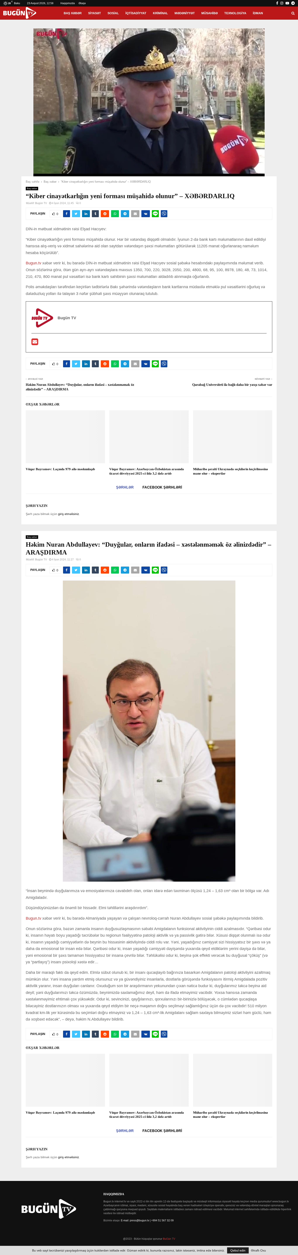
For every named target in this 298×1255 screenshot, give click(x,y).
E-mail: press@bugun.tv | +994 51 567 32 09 (147, 1220)
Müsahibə (209, 13)
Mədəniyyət (185, 13)
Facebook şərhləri (162, 487)
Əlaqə (82, 3)
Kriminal (160, 13)
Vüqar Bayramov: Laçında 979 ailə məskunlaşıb (60, 469)
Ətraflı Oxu (258, 1250)
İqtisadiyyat (135, 13)
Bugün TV (41, 203)
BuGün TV (169, 1238)
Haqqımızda (67, 3)
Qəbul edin (237, 1250)
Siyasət (94, 13)
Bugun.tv (33, 263)
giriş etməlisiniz (68, 514)
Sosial (113, 13)
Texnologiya (235, 13)
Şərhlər (125, 487)
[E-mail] (34, 343)
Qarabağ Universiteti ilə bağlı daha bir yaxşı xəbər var (232, 385)
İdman (258, 13)
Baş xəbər (73, 13)
